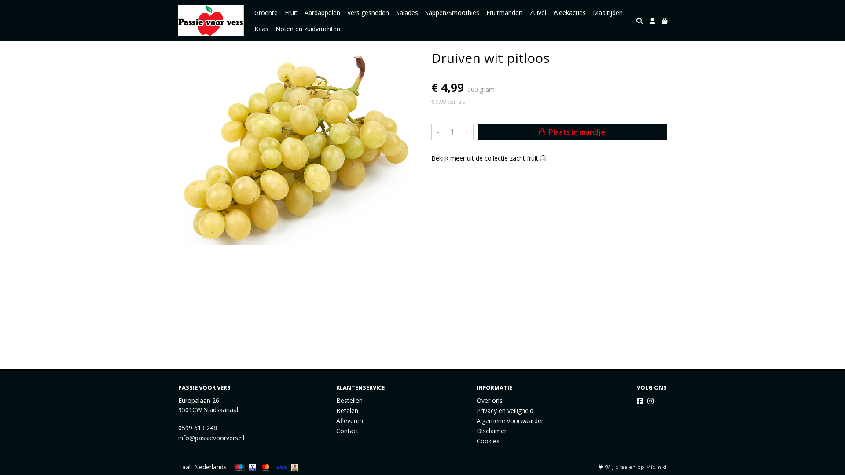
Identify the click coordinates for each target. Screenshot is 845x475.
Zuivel (537, 12)
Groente (266, 12)
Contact (347, 431)
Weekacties (569, 12)
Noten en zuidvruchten (308, 29)
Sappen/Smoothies (452, 12)
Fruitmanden (504, 12)
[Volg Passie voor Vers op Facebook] (640, 401)
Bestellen (349, 400)
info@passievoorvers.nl (211, 438)
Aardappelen (322, 12)
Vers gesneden (368, 12)
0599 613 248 (197, 428)
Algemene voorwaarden (511, 421)
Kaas (261, 29)
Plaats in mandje (576, 132)
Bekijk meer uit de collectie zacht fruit (485, 158)
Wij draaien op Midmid (635, 467)
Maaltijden (608, 12)
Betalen (347, 410)
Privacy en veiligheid (505, 410)
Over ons (490, 400)
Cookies (488, 441)
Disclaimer (492, 431)
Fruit (291, 12)
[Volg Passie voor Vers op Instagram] (650, 401)
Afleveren (349, 421)
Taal (184, 467)
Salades (407, 12)
